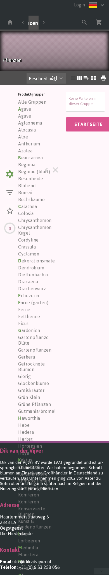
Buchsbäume (31, 199)
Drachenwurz (32, 288)
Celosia (26, 213)
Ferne (24, 309)
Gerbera (26, 357)
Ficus (23, 323)
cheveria (28, 295)
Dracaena (28, 281)
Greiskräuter (31, 390)
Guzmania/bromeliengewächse (50, 411)
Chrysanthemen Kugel (35, 230)
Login (79, 5)
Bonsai (25, 192)
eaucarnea (30, 157)
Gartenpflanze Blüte (33, 340)
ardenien (29, 330)
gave (24, 109)
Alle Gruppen (32, 102)
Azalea (25, 151)
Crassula (27, 247)
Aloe (23, 137)
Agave (24, 116)
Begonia (26, 164)
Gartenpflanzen (34, 350)
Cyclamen (28, 254)
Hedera (26, 432)
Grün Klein (29, 397)
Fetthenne (29, 316)
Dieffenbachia (33, 274)
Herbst (25, 439)
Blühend (27, 185)
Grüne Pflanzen (34, 404)
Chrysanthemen (35, 220)
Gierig (24, 376)
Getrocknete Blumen (31, 366)
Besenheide (30, 178)
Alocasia (27, 130)
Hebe (24, 425)
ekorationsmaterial (40, 261)
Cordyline (28, 240)
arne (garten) (33, 302)
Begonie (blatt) (34, 171)
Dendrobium (31, 268)
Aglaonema (30, 123)
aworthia (29, 418)
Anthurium (29, 144)
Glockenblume (33, 383)
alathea (27, 206)
